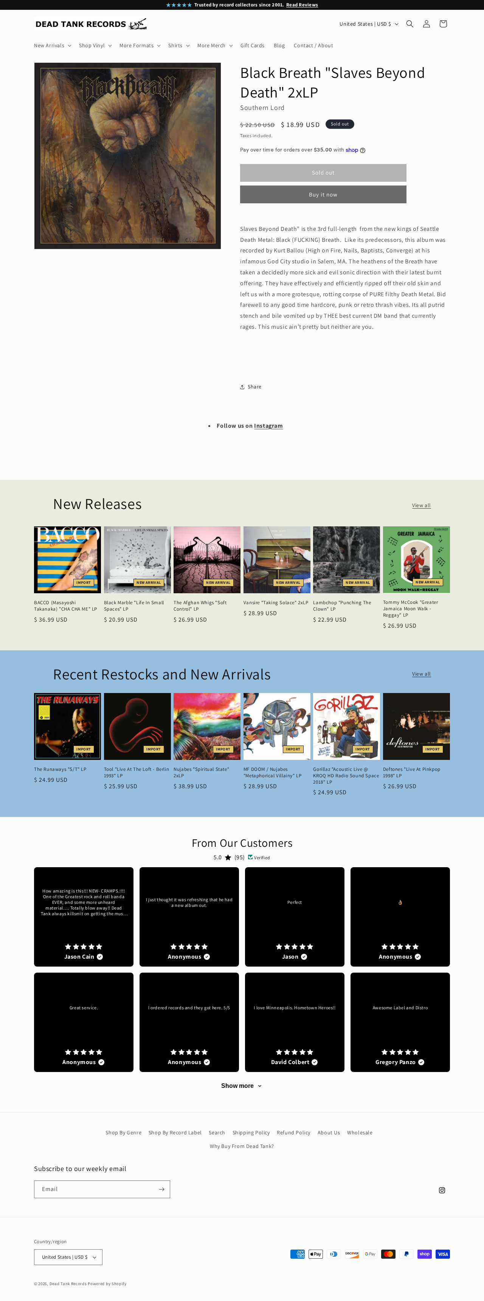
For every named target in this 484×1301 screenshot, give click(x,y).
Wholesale (359, 1132)
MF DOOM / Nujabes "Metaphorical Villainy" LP (273, 772)
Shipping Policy (251, 1132)
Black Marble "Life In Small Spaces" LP (134, 606)
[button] (51, 45)
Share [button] (255, 386)
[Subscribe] (161, 1189)
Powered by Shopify (107, 1283)
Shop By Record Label (175, 1132)
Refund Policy (293, 1132)
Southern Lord (262, 107)
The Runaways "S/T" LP (60, 769)
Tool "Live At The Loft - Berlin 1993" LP (136, 772)
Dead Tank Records (68, 1283)
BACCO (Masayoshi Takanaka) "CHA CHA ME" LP (65, 606)
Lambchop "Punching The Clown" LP (342, 606)
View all (421, 505)
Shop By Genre (123, 1132)
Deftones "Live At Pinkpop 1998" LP (412, 772)
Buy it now (323, 194)
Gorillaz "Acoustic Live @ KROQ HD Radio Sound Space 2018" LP (346, 775)
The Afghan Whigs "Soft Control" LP (200, 606)
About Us (329, 1132)
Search (217, 1132)
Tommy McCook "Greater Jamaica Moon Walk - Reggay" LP (410, 608)
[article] (83, 917)
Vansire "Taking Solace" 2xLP (276, 603)
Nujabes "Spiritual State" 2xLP (201, 772)
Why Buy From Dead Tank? (242, 1146)
